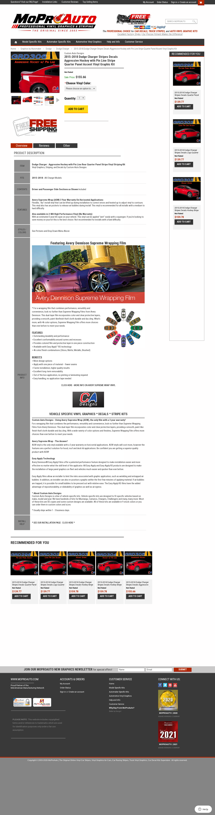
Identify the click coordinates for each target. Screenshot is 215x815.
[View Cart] (202, 2)
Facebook (160, 685)
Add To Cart (184, 106)
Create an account (188, 2)
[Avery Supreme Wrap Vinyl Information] (49, 101)
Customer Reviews (68, 2)
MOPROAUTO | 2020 (167, 713)
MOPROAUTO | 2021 (167, 744)
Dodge (48, 48)
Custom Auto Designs (74, 53)
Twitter (165, 685)
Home (16, 42)
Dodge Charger (62, 48)
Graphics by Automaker (31, 48)
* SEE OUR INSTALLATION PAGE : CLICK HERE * (53, 522)
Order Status (162, 2)
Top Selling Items (88, 2)
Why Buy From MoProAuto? (121, 708)
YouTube (175, 685)
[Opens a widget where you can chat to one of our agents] (203, 809)
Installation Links (48, 2)
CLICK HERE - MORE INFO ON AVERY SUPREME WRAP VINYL (88, 385)
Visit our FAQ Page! (29, 2)
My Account (148, 2)
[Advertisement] (187, 288)
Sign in (174, 2)
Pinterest (170, 685)
